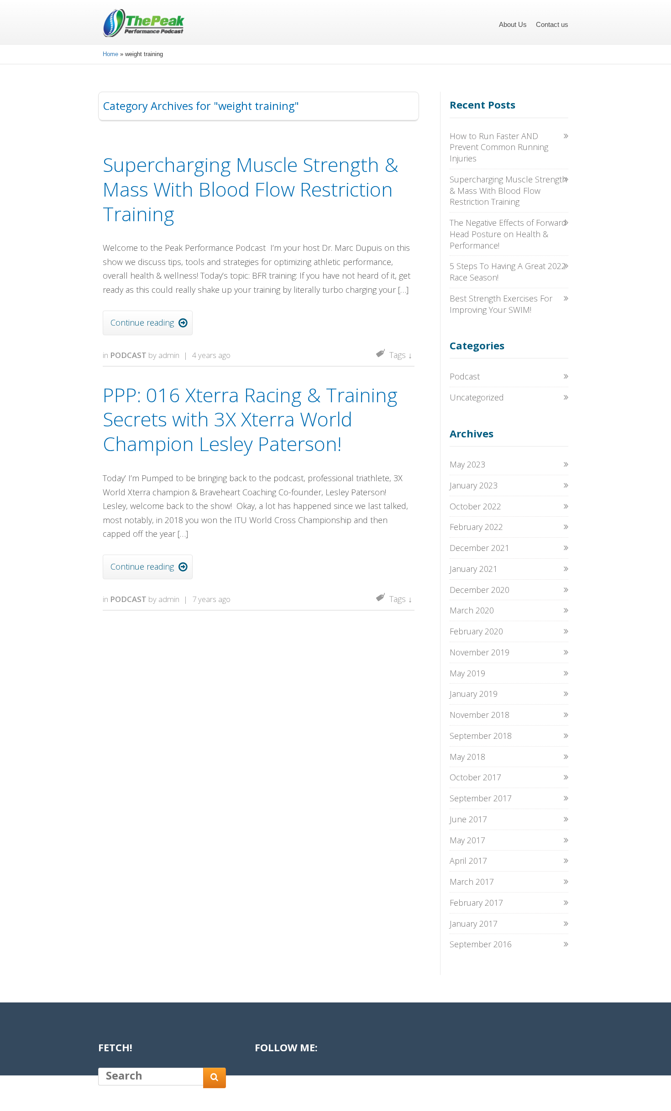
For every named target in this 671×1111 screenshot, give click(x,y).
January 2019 (474, 693)
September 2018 (481, 735)
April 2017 (468, 860)
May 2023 (467, 464)
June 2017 (468, 819)
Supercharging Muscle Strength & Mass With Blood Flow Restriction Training (250, 189)
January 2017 (474, 923)
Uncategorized (477, 397)
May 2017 (467, 840)
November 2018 (479, 714)
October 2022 (475, 506)
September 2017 (481, 798)
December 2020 (479, 589)
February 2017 (476, 902)
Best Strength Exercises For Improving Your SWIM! (501, 304)
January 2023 (474, 485)
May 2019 (467, 673)
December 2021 (479, 547)
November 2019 (479, 652)
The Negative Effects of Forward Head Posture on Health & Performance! (508, 234)
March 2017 (472, 881)
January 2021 (474, 568)
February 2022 (476, 526)
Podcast (128, 355)
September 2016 (481, 944)
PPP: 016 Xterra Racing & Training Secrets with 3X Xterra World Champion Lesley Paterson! (250, 419)
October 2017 (475, 777)
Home (110, 54)
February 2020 (476, 631)
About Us (513, 24)
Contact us (552, 24)
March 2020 (472, 610)
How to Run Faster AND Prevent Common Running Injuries (499, 147)
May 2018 (467, 756)
